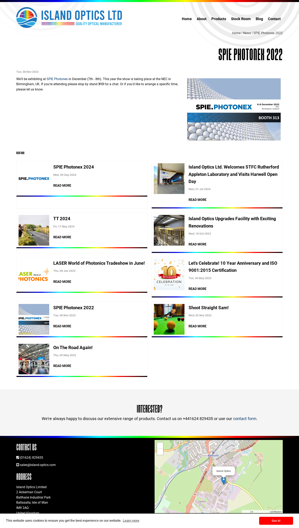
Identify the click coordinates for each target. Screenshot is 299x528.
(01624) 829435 (31, 457)
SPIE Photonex (57, 79)
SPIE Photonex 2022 (268, 33)
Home (187, 18)
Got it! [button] (276, 520)
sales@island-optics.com (38, 465)
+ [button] (160, 445)
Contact (274, 18)
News (247, 33)
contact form (244, 418)
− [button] (160, 451)
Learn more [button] (131, 520)
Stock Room (241, 18)
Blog (259, 18)
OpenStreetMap (261, 511)
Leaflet (246, 511)
